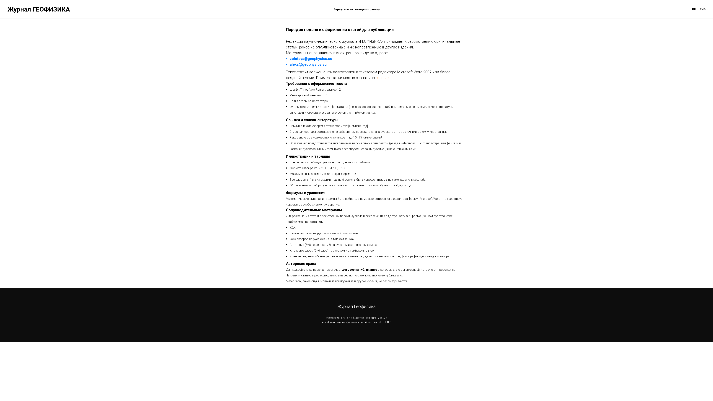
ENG (703, 9)
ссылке (382, 78)
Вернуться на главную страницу (356, 9)
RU (694, 9)
